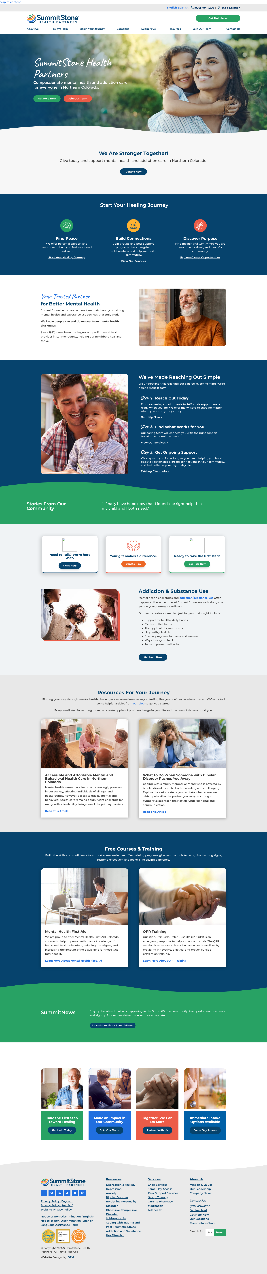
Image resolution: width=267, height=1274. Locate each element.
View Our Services (133, 261)
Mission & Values (201, 1184)
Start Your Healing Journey (66, 257)
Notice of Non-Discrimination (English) (67, 1216)
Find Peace (67, 238)
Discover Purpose (200, 238)
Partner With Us (157, 1130)
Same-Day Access (160, 1189)
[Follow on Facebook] (44, 1193)
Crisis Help (69, 565)
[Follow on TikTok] (67, 1193)
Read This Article (56, 811)
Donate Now (133, 171)
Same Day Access (205, 1130)
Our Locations (199, 1218)
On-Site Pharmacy (160, 1201)
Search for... (198, 1231)
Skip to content (10, 2)
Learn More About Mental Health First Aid (73, 960)
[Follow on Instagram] (82, 1193)
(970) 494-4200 (204, 7)
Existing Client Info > (155, 471)
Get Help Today (62, 1130)
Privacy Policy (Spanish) (57, 1205)
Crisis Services (157, 1184)
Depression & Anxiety (120, 1184)
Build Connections (133, 238)
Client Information (202, 1223)
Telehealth (155, 1210)
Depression (114, 1189)
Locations (123, 28)
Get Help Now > (151, 417)
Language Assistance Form (59, 1224)
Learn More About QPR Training (164, 960)
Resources (174, 28)
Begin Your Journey (92, 28)
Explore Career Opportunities (200, 257)
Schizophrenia (116, 1218)
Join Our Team (202, 28)
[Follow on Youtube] (75, 1193)
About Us (32, 28)
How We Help (59, 28)
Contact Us (233, 28)
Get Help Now (218, 18)
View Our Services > (154, 442)
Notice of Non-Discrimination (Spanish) (67, 1220)
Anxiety (111, 1193)
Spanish (183, 7)
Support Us (148, 28)
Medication (155, 1205)
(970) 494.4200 (200, 1206)
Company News (200, 1193)
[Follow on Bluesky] (52, 1193)
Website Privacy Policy (56, 1209)
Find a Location (230, 7)
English (172, 7)
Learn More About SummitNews (112, 1025)
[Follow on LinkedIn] (59, 1193)
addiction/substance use (196, 597)
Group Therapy (158, 1197)
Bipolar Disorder (117, 1197)
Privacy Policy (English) (56, 1201)
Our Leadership (200, 1189)
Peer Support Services (163, 1193)
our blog (139, 703)
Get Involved (198, 1210)
